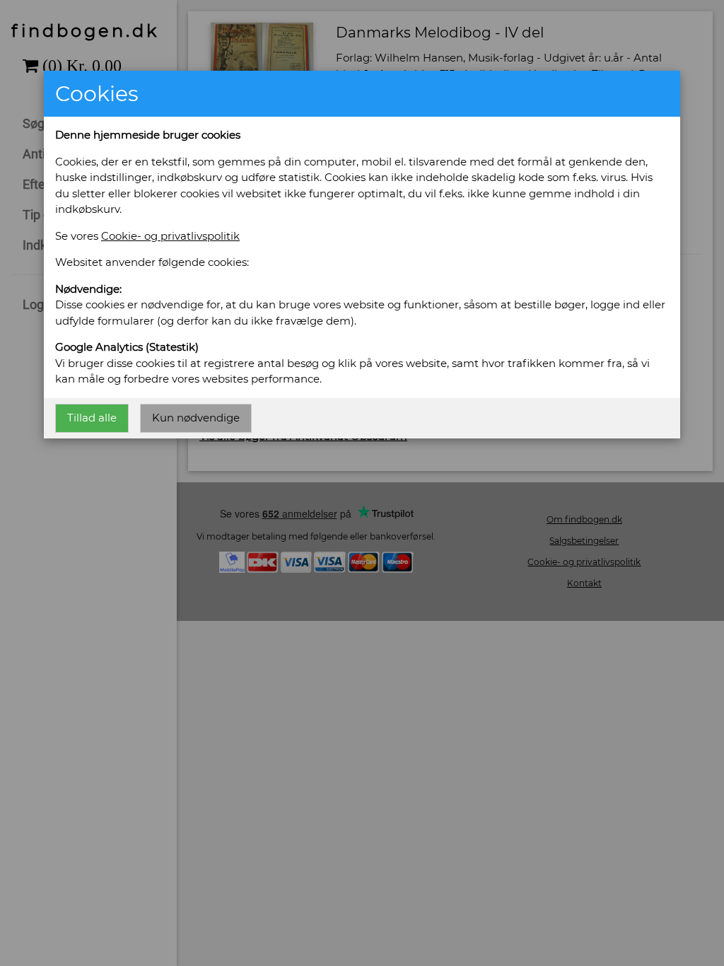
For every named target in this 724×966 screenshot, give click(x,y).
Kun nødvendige (196, 417)
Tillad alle (92, 417)
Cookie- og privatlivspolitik (170, 236)
